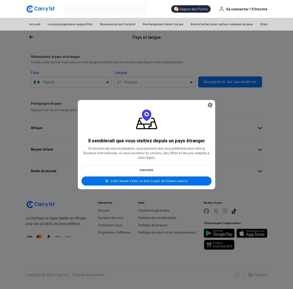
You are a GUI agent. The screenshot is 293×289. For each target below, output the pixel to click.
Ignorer (147, 169)
